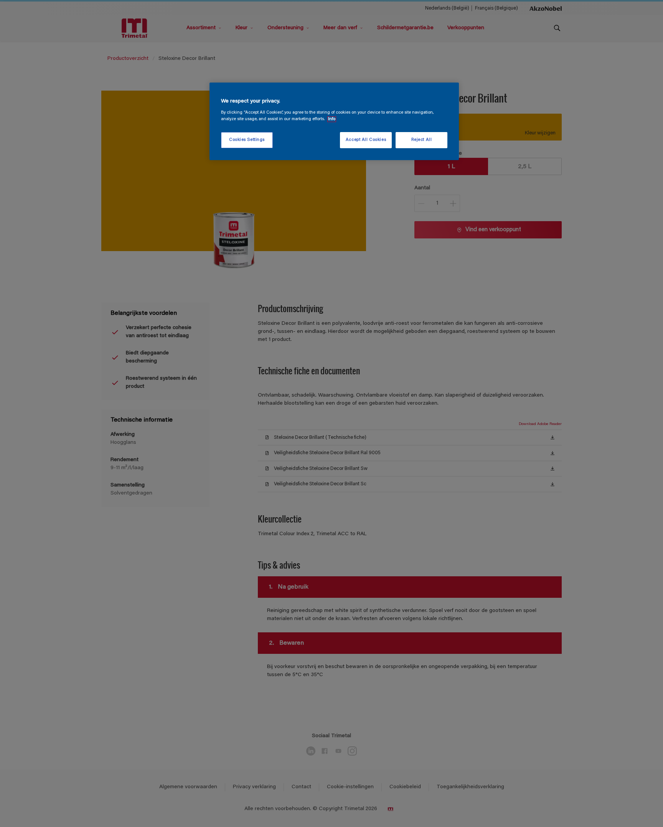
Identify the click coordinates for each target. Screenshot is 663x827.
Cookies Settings (247, 140)
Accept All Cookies (366, 140)
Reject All (421, 140)
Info (331, 119)
